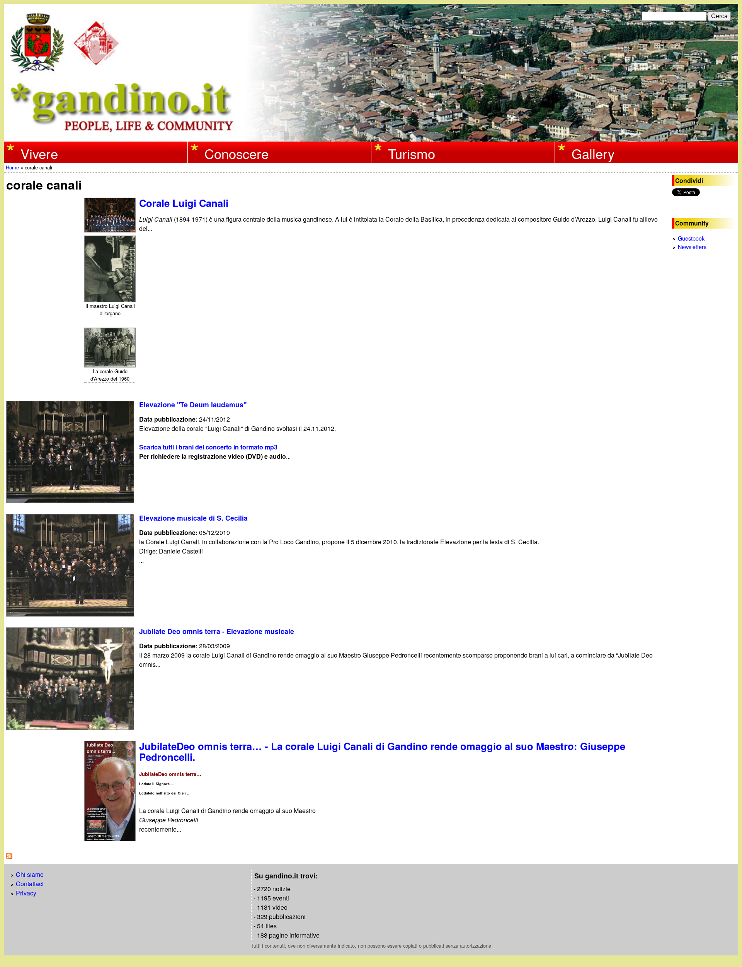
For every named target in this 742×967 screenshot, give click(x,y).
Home (12, 167)
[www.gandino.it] (371, 136)
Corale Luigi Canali (183, 203)
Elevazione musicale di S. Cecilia (193, 518)
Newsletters (692, 247)
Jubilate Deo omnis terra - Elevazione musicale (216, 631)
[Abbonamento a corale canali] (9, 856)
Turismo (411, 153)
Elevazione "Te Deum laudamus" (193, 404)
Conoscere (236, 153)
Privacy (26, 892)
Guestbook (691, 238)
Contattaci (30, 883)
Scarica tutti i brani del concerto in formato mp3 (208, 446)
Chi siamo (30, 874)
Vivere (39, 153)
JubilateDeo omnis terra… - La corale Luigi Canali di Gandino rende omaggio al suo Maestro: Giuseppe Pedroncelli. (382, 751)
